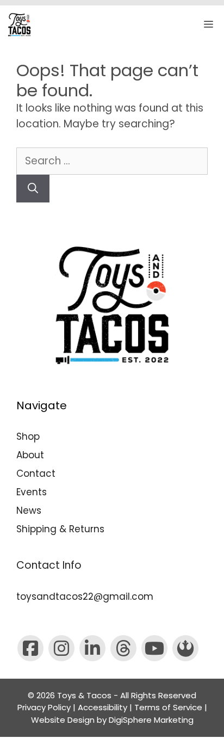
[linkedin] (92, 648)
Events (31, 492)
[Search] (32, 188)
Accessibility (102, 707)
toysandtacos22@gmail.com (84, 596)
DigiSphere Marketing (151, 719)
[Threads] (123, 648)
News (28, 510)
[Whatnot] (185, 648)
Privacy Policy (44, 707)
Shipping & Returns (60, 529)
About (30, 455)
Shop (28, 436)
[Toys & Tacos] (19, 24)
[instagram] (61, 648)
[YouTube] (154, 648)
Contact (35, 473)
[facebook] (30, 648)
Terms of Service (168, 707)
